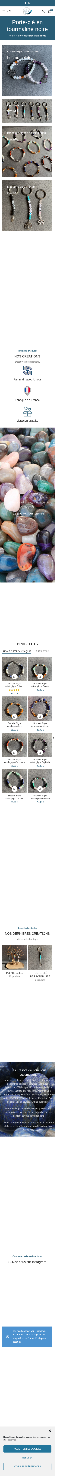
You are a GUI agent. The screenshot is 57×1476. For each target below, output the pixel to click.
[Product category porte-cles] (14, 962)
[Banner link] (27, 70)
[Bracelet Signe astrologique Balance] (40, 781)
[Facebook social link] (25, 3)
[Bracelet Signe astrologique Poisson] (14, 669)
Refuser (27, 1458)
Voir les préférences (27, 1466)
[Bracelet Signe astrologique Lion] (14, 708)
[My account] (43, 11)
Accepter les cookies (27, 1449)
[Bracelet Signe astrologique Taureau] (14, 781)
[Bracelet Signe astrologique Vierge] (40, 708)
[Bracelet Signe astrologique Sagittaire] (40, 745)
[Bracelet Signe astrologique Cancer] (40, 669)
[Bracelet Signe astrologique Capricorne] (14, 745)
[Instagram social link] (29, 3)
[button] (49, 1430)
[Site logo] (27, 11)
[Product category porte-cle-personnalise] (40, 964)
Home (12, 36)
